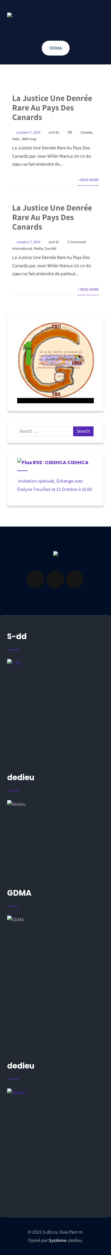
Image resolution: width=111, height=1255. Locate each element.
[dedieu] (55, 708)
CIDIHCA (78, 462)
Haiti (15, 138)
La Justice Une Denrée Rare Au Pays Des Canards (52, 107)
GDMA (55, 48)
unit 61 (54, 132)
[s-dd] (9, 14)
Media (38, 248)
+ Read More (88, 179)
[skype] (74, 579)
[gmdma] (55, 1144)
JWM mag (28, 138)
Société (50, 248)
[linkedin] (55, 579)
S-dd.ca (50, 1232)
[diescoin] (55, 363)
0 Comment (76, 241)
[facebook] (35, 579)
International (22, 248)
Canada (86, 132)
